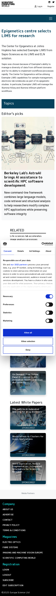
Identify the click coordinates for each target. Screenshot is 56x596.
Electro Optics (11, 542)
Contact (8, 519)
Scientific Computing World (19, 557)
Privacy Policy (11, 525)
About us (8, 509)
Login (6, 569)
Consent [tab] (7, 251)
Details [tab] (20, 251)
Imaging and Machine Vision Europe (23, 552)
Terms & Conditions (14, 530)
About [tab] (48, 251)
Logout (7, 574)
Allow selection (28, 341)
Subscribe (8, 580)
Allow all (28, 333)
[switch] (49, 304)
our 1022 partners (19, 264)
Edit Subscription (13, 585)
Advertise (8, 514)
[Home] (14, 4)
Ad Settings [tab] (34, 251)
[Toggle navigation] (50, 18)
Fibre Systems (10, 547)
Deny (28, 350)
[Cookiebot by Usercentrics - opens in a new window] (41, 244)
